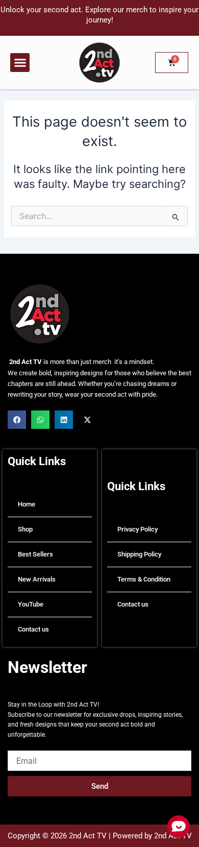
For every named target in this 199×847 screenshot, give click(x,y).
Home (26, 504)
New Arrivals (37, 579)
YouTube (30, 604)
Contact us (33, 629)
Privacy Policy (137, 529)
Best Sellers (35, 554)
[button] (20, 62)
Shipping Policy (139, 554)
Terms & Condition (143, 579)
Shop (25, 529)
